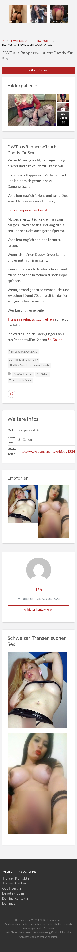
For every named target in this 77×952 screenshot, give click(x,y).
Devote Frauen (13, 893)
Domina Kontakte (15, 898)
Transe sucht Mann (20, 380)
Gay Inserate (11, 888)
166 (38, 589)
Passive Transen (22, 374)
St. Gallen (55, 339)
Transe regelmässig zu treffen (31, 319)
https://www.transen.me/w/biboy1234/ (47, 451)
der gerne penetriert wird (27, 210)
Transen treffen (14, 883)
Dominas (8, 903)
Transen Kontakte (15, 878)
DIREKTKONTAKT (38, 70)
